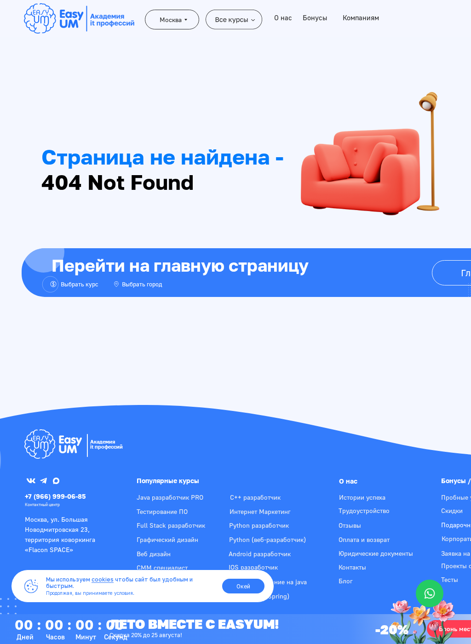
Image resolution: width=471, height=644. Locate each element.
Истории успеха (362, 497)
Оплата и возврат (364, 539)
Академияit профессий (106, 444)
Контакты (352, 567)
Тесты (449, 579)
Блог (346, 581)
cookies (103, 579)
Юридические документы (376, 553)
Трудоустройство (364, 510)
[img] (53, 444)
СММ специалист (162, 567)
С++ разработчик (255, 497)
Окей (243, 586)
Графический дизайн (167, 539)
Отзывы (350, 525)
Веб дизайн (154, 554)
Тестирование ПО (162, 511)
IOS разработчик (253, 567)
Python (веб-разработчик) (267, 539)
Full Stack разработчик (171, 525)
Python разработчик (259, 525)
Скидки (452, 510)
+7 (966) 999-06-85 (55, 496)
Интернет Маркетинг (260, 511)
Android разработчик (260, 554)
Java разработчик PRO (170, 497)
